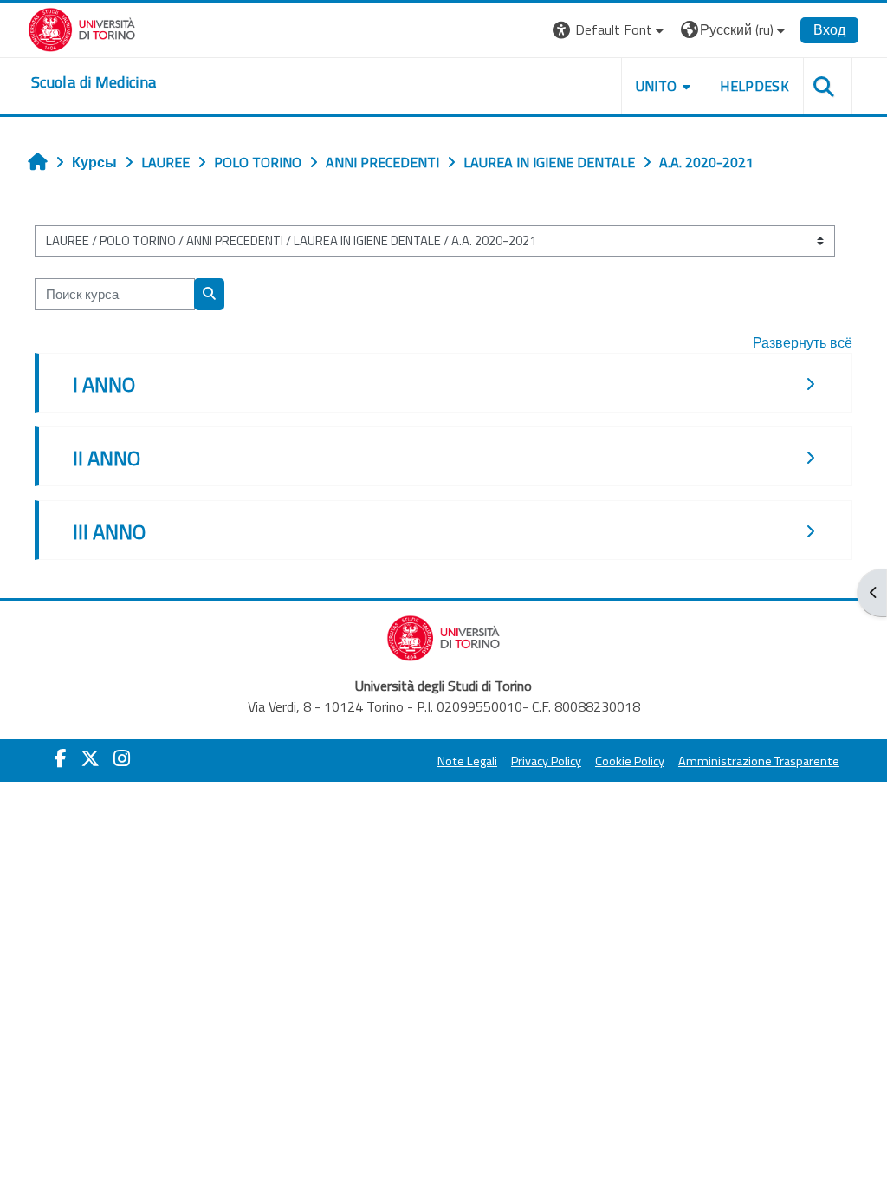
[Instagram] (122, 758)
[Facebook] (61, 758)
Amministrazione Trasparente (758, 761)
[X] (90, 758)
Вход (829, 29)
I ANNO (104, 384)
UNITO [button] (656, 85)
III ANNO (109, 531)
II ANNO (106, 457)
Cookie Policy (629, 761)
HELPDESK (754, 85)
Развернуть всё (802, 342)
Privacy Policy (546, 761)
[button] (610, 29)
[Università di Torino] (82, 27)
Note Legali (467, 761)
